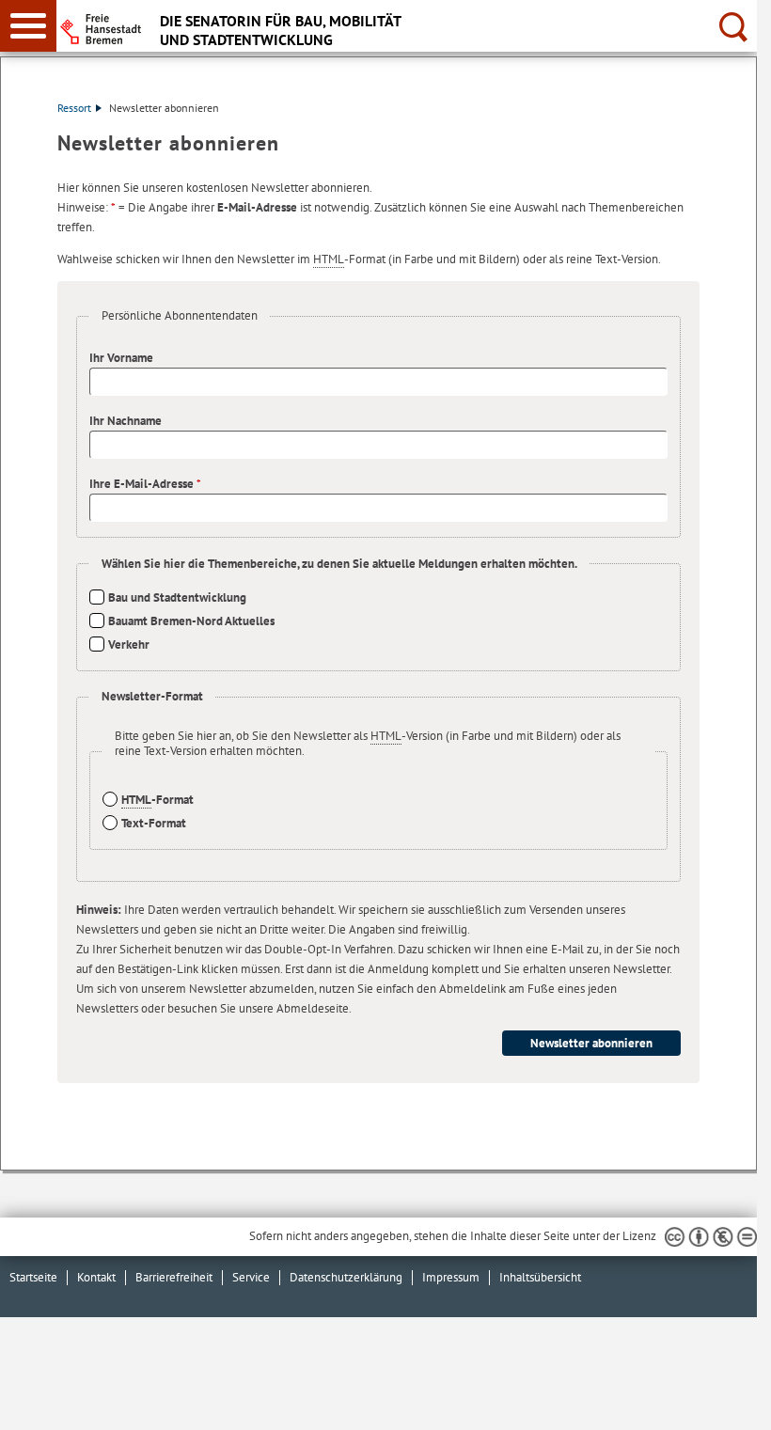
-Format (157, 800)
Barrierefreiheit (173, 1277)
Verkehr (128, 644)
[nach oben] (728, 1401)
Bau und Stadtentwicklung (177, 597)
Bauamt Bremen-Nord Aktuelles (191, 621)
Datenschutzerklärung (346, 1277)
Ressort (74, 108)
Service (251, 1277)
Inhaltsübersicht (540, 1277)
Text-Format (153, 823)
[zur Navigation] (28, 26)
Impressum (451, 1277)
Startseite (33, 1277)
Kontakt (96, 1277)
